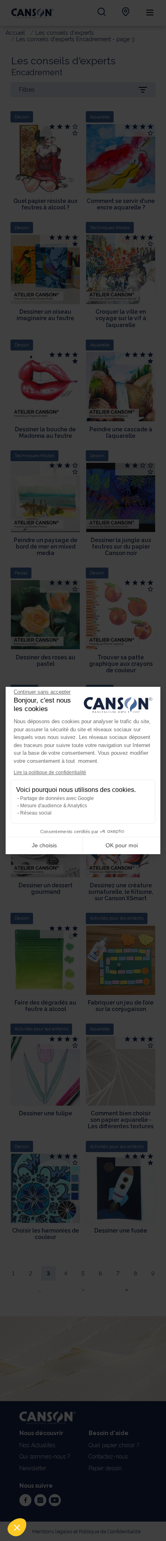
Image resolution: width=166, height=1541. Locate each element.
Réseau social (36, 813)
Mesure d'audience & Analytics (53, 805)
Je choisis (44, 845)
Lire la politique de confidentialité (50, 772)
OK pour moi (122, 845)
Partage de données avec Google (57, 798)
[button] (17, 1527)
